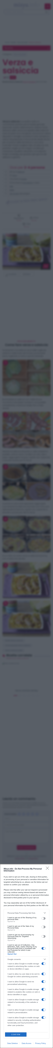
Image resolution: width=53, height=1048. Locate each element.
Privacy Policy (40, 1043)
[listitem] (26, 913)
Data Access (26, 1043)
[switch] (43, 918)
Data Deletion (12, 1043)
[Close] (48, 869)
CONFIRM (15, 1034)
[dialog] (26, 956)
